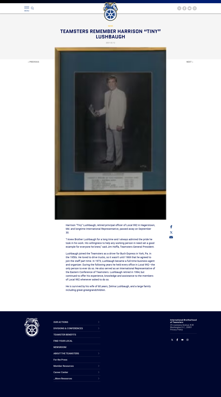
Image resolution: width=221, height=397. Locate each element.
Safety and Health (118, 343)
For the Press (60, 359)
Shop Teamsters (117, 343)
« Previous (33, 61)
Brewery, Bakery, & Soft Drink (124, 343)
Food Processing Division (122, 373)
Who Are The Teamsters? (122, 330)
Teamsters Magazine (120, 337)
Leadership (115, 337)
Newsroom (59, 347)
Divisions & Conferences (124, 322)
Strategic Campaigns (120, 337)
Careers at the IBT (118, 337)
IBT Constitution (117, 355)
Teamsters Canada (119, 349)
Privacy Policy (176, 329)
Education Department (120, 337)
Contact (113, 330)
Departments (116, 349)
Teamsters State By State (122, 330)
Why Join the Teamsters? (122, 330)
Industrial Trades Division (122, 392)
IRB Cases (114, 361)
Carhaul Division (117, 355)
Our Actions (116, 322)
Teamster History (118, 343)
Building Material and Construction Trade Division (126, 349)
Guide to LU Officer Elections (123, 361)
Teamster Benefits (64, 334)
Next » (189, 61)
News (110, 26)
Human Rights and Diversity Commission (123, 386)
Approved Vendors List (120, 355)
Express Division (117, 367)
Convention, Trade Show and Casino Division (127, 361)
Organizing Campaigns (120, 330)
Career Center (118, 322)
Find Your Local (63, 340)
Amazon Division (117, 337)
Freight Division (117, 380)
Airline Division (116, 330)
